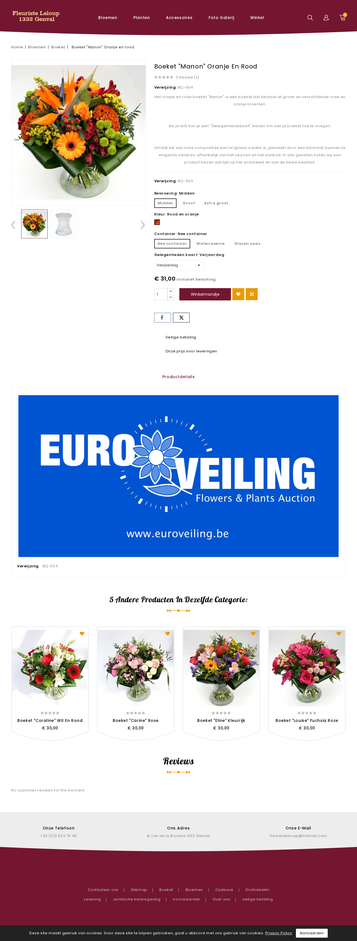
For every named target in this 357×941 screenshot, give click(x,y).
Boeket (166, 889)
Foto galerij (221, 17)
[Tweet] (181, 317)
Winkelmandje (205, 294)
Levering (92, 899)
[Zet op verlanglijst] (238, 294)
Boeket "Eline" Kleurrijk (221, 720)
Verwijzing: (165, 87)
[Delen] (163, 317)
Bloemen (107, 17)
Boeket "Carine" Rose (136, 720)
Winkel (257, 17)
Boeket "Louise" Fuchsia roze (307, 720)
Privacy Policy (278, 933)
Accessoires (179, 17)
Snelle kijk (50, 740)
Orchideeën (257, 889)
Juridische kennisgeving (137, 899)
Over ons (221, 899)
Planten (141, 17)
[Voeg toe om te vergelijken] (252, 294)
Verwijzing (28, 566)
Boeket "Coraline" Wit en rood (50, 720)
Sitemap (139, 889)
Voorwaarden (186, 899)
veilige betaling (257, 899)
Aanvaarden (312, 933)
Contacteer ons (103, 889)
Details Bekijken (62, 740)
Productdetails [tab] (178, 377)
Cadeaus (224, 889)
